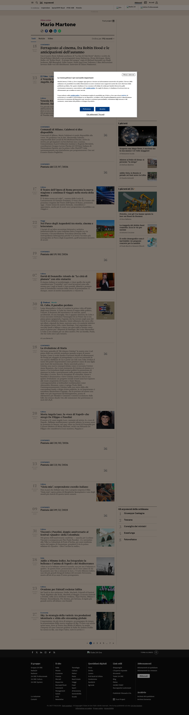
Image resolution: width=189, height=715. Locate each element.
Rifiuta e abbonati (128, 74)
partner (124, 95)
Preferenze (87, 109)
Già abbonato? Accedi (95, 114)
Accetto (102, 109)
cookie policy (90, 88)
